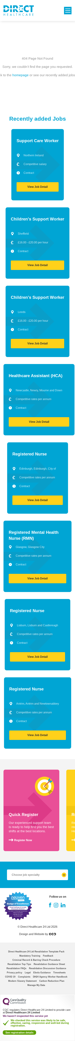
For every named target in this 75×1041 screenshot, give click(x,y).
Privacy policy (14, 972)
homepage (20, 75)
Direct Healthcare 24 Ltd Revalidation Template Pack (36, 951)
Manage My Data (36, 985)
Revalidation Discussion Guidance (47, 968)
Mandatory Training (29, 955)
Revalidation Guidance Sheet (49, 964)
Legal (28, 972)
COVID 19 (10, 976)
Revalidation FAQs (16, 968)
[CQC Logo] (14, 1004)
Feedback (48, 955)
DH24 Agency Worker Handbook (50, 976)
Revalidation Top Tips (19, 964)
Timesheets (59, 972)
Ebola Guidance (42, 972)
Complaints (24, 976)
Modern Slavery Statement (22, 981)
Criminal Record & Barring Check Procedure (36, 960)
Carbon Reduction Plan (51, 981)
